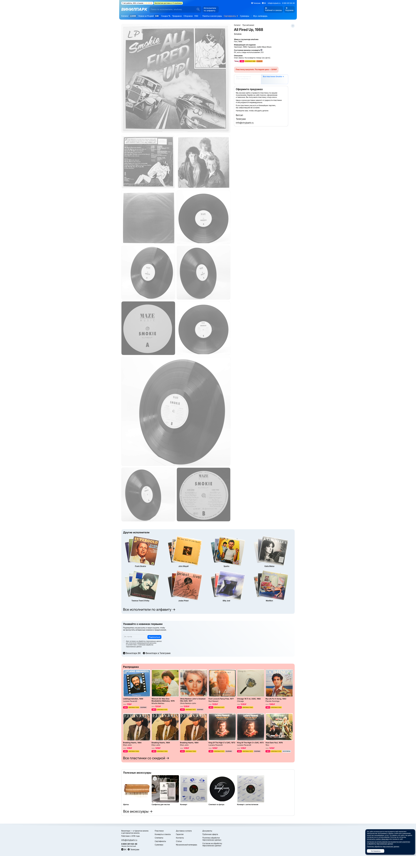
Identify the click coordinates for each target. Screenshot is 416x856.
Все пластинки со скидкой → (146, 758)
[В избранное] (293, 26)
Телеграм (241, 119)
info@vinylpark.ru (274, 3)
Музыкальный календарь (186, 845)
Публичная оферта (210, 834)
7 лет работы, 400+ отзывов (137, 3)
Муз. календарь (260, 16)
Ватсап (239, 115)
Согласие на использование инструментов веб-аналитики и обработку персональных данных (388, 843)
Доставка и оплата (184, 831)
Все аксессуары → (138, 811)
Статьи (179, 841)
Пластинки (159, 831)
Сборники (188, 16)
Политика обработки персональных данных (211, 839)
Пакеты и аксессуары (212, 16)
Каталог (128, 16)
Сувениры (244, 16)
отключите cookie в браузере (378, 839)
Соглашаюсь (375, 851)
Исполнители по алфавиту (210, 9)
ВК (125, 849)
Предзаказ (177, 16)
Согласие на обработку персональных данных (212, 844)
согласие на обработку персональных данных (146, 641)
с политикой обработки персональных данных (139, 645)
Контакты (180, 838)
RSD (196, 16)
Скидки (165, 16)
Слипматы (159, 838)
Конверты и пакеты (163, 834)
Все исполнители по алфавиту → (149, 609)
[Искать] (197, 9)
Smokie (237, 34)
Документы (207, 831)
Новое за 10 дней (148, 16)
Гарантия (180, 834)
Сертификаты (231, 16)
